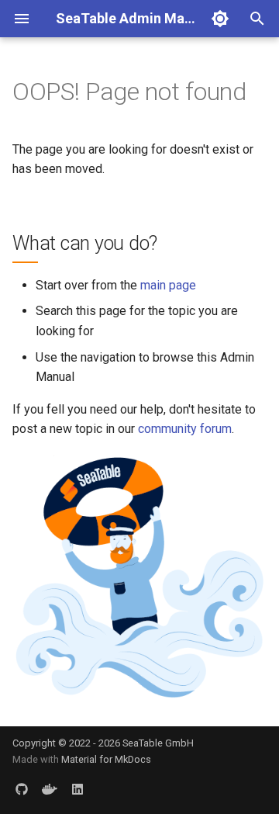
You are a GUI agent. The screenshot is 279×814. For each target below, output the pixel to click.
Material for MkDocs (106, 759)
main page (168, 285)
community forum (185, 428)
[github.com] (21, 789)
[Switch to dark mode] (220, 18)
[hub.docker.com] (49, 789)
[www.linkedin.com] (77, 789)
